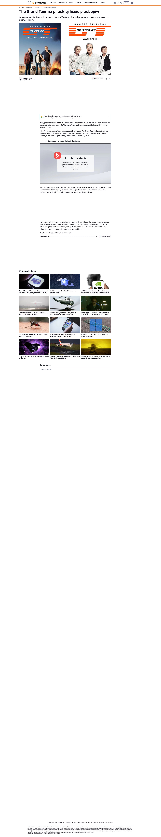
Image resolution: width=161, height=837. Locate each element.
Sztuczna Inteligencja (91, 2)
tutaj (59, 833)
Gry (102, 2)
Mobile (52, 2)
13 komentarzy (98, 79)
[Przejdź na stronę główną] (29, 4)
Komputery (61, 2)
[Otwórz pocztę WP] (115, 2)
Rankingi (78, 2)
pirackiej (60, 123)
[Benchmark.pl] (41, 2)
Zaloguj (126, 2)
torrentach (81, 123)
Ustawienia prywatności (106, 822)
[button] (120, 3)
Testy (71, 2)
